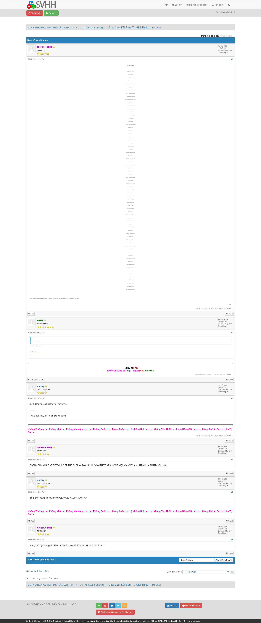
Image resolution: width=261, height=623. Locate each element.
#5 (232, 492)
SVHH (28, 621)
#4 (232, 459)
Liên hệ (173, 605)
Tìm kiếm (218, 4)
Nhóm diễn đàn (192, 605)
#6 (232, 539)
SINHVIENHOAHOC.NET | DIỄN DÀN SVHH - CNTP (52, 27)
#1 (232, 59)
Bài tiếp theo (47, 559)
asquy (40, 386)
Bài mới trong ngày (198, 4)
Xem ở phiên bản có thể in (39, 571)
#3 (232, 398)
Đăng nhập (35, 13)
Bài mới (178, 4)
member (196, 621)
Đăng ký (52, 13)
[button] (230, 4)
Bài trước (34, 559)
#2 (232, 332)
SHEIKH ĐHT (228, 309)
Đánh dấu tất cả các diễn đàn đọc (116, 612)
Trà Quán (156, 27)
